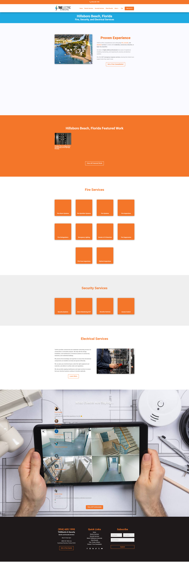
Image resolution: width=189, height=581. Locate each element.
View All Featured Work (94, 163)
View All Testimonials (94, 507)
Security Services (99, 8)
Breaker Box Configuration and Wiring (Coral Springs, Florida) (62, 147)
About (116, 8)
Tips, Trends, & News (94, 542)
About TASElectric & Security (94, 538)
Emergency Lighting (84, 237)
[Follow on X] (99, 548)
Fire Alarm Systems (63, 213)
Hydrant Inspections (105, 261)
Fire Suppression (126, 237)
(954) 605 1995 (66, 529)
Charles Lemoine (59, 434)
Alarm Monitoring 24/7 (84, 312)
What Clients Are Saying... (94, 403)
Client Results (109, 8)
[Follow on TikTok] (96, 548)
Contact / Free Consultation (94, 544)
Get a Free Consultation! (116, 64)
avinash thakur (58, 481)
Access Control (126, 312)
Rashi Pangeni (58, 412)
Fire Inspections (126, 213)
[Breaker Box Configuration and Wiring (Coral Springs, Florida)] (63, 139)
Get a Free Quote (66, 548)
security (126, 42)
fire (122, 42)
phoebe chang (58, 494)
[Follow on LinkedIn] (93, 548)
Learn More (73, 376)
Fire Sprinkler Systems (84, 213)
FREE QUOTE (129, 8)
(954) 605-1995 (95, 2)
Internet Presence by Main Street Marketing (94, 572)
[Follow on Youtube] (102, 548)
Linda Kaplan (58, 424)
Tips (122, 8)
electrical (99, 44)
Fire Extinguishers (63, 237)
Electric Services (88, 8)
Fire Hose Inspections (84, 261)
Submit (122, 547)
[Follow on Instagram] (90, 548)
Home (81, 8)
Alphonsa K (58, 459)
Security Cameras (105, 312)
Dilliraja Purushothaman (61, 447)
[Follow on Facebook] (87, 548)
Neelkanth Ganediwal (60, 469)
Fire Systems (105, 213)
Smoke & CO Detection (105, 237)
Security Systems (63, 312)
